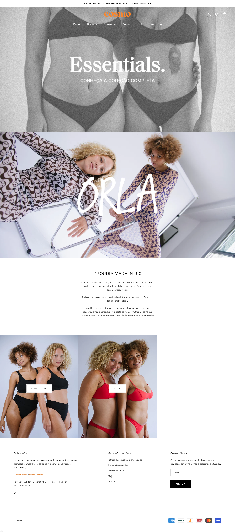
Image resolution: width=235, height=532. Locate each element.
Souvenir (109, 24)
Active (127, 24)
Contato (111, 481)
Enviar (180, 484)
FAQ (110, 476)
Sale (140, 24)
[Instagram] (15, 493)
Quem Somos (20, 474)
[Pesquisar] (217, 14)
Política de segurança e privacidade (125, 459)
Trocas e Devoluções (118, 465)
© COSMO (18, 520)
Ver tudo (156, 24)
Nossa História (36, 474)
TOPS (117, 388)
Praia (76, 24)
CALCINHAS (39, 388)
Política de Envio (116, 470)
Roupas (92, 24)
